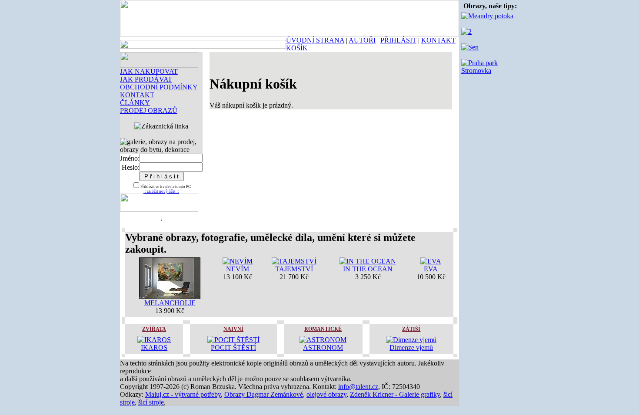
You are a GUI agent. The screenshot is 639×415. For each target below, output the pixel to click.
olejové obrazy (326, 394)
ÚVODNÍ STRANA (315, 40)
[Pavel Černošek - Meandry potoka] (487, 16)
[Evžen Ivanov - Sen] (470, 47)
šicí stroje (151, 402)
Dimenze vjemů (411, 347)
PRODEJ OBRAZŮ (148, 110)
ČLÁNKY (135, 102)
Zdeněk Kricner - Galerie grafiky (395, 394)
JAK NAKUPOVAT (149, 71)
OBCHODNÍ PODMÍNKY (159, 87)
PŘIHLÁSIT (398, 40)
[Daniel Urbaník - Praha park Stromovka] (490, 70)
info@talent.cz (358, 386)
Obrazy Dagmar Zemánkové (263, 394)
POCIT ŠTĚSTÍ (233, 347)
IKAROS (154, 347)
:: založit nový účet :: (161, 191)
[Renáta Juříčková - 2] (466, 31)
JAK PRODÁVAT (146, 79)
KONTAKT (438, 40)
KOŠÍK (297, 48)
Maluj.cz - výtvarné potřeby (183, 394)
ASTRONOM (323, 347)
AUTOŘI (362, 40)
